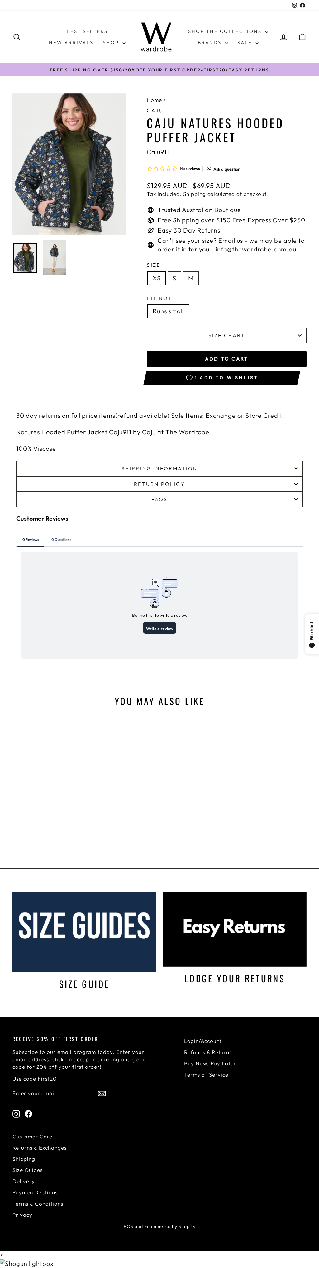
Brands (210, 42)
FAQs (159, 499)
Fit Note (161, 298)
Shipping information (159, 468)
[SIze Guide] (84, 932)
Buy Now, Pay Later (210, 1063)
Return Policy (159, 484)
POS (128, 1226)
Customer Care (32, 1136)
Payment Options (35, 1192)
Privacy (22, 1214)
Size (153, 265)
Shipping (194, 194)
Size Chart (226, 335)
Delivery (23, 1181)
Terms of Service (206, 1074)
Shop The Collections (226, 31)
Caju (155, 110)
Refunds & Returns (208, 1052)
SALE (245, 42)
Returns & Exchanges (39, 1147)
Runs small (168, 311)
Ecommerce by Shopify (170, 1226)
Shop (112, 42)
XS (157, 278)
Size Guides (27, 1170)
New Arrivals (71, 42)
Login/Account (203, 1041)
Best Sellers (87, 31)
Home (154, 100)
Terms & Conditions (37, 1203)
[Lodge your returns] (235, 929)
